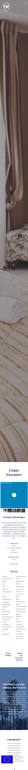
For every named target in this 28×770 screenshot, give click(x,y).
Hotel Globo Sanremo (13, 5)
